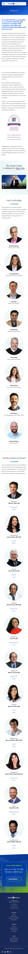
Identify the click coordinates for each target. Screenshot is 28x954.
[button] (4, 3)
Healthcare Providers (14, 928)
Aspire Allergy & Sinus (13, 812)
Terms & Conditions (14, 941)
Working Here (14, 919)
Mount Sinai (13, 609)
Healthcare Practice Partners (14, 918)
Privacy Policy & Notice (14, 940)
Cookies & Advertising (14, 938)
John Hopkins (13, 507)
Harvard (13, 541)
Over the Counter (14, 929)
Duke (13, 846)
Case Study (14, 931)
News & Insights (14, 916)
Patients (13, 926)
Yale (13, 710)
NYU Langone (13, 778)
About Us (14, 914)
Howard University (13, 642)
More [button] (13, 509)
